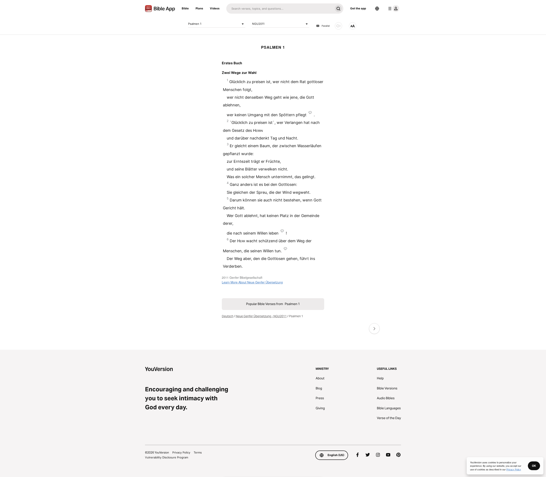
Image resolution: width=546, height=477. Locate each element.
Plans (199, 8)
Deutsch (227, 316)
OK (534, 465)
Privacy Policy (181, 452)
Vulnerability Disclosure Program (166, 457)
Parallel (326, 25)
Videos (214, 8)
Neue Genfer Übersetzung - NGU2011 (261, 316)
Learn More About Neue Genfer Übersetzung (252, 282)
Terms (198, 452)
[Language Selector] (377, 8)
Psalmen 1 (194, 23)
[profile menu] (393, 8)
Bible (185, 8)
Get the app (358, 8)
